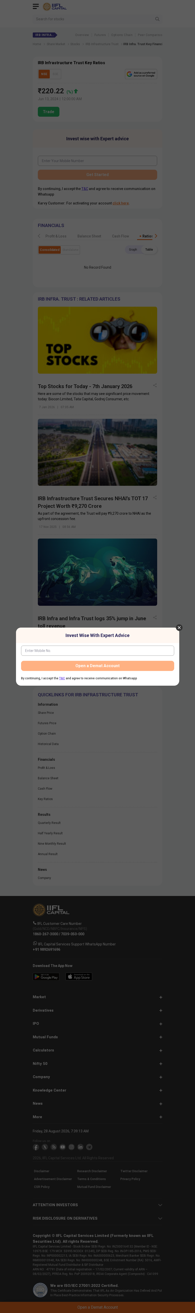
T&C (62, 678)
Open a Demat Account (97, 665)
